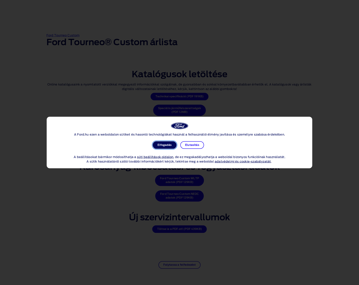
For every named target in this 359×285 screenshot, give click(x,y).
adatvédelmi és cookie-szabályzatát (243, 161)
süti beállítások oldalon (155, 157)
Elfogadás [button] (164, 145)
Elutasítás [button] (192, 145)
